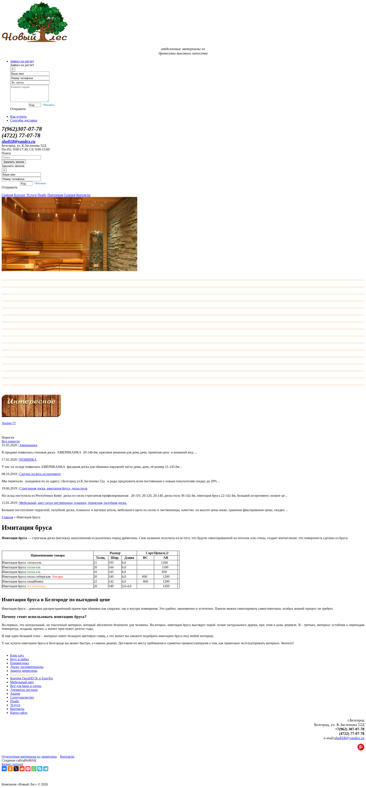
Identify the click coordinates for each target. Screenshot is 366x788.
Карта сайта (18, 712)
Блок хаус (17, 655)
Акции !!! (9, 423)
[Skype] (39, 768)
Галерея (69, 195)
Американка (28, 445)
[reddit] (22, 768)
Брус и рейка (19, 659)
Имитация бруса (22, 674)
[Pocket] (27, 768)
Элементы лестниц (24, 690)
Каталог (20, 195)
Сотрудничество (22, 697)
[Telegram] (45, 768)
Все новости (11, 441)
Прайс (42, 195)
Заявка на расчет (22, 61)
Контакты (83, 195)
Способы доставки (23, 120)
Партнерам (55, 195)
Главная (7, 195)
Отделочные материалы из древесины (29, 756)
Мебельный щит (22, 682)
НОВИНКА (28, 459)
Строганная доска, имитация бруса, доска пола (53, 488)
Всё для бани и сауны (25, 686)
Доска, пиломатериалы (26, 667)
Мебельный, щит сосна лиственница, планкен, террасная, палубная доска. (73, 503)
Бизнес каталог (13, 764)
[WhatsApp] (33, 768)
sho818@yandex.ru (18, 141)
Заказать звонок (13, 161)
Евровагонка (19, 663)
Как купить (18, 116)
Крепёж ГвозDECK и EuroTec (31, 678)
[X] (16, 768)
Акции (15, 693)
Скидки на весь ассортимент (40, 474)
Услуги (31, 195)
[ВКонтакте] (4, 768)
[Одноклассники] (10, 768)
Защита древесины (23, 670)
